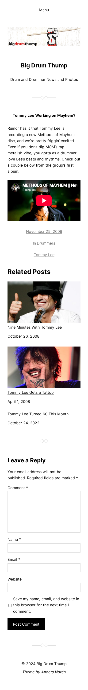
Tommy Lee (44, 254)
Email (14, 559)
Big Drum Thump (44, 65)
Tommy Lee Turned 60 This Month (38, 414)
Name (14, 539)
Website (15, 579)
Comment (18, 487)
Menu (44, 10)
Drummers (46, 243)
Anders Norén (53, 672)
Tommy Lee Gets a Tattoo (31, 392)
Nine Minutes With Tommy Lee (35, 327)
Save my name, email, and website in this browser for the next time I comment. (46, 604)
